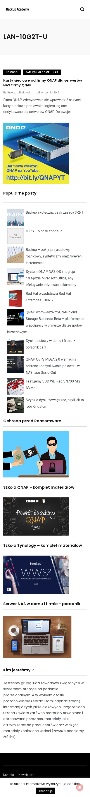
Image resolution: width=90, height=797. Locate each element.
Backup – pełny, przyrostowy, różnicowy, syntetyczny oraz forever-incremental (54, 256)
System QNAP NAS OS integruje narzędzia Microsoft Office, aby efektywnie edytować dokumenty (51, 278)
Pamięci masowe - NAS (42, 72)
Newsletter (26, 775)
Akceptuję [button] (45, 791)
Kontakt (8, 775)
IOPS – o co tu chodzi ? (44, 231)
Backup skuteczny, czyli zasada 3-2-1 (54, 212)
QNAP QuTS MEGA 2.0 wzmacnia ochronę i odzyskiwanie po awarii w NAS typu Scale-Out (53, 366)
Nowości (12, 72)
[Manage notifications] (79, 787)
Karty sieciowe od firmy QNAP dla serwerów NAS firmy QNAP (42, 83)
